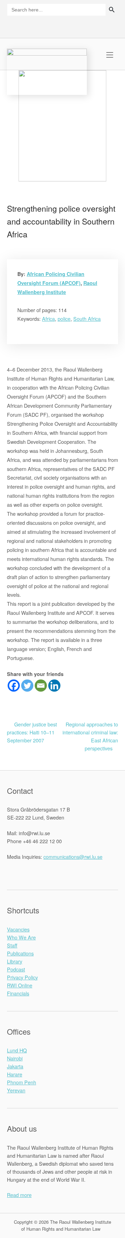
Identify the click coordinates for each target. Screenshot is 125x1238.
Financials (18, 993)
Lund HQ (17, 1050)
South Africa (87, 318)
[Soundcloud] (113, 25)
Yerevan (16, 1090)
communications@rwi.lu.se (72, 856)
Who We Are (21, 937)
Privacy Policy (22, 977)
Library (14, 961)
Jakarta (15, 1066)
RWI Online (19, 985)
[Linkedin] (54, 685)
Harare (14, 1074)
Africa (48, 318)
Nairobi (15, 1058)
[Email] (41, 685)
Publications (20, 953)
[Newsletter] (101, 25)
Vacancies (18, 929)
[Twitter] (27, 685)
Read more (19, 1194)
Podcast (16, 969)
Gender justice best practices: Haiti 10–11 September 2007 (32, 732)
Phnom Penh (21, 1082)
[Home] (47, 70)
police (64, 318)
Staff (12, 945)
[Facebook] (14, 685)
